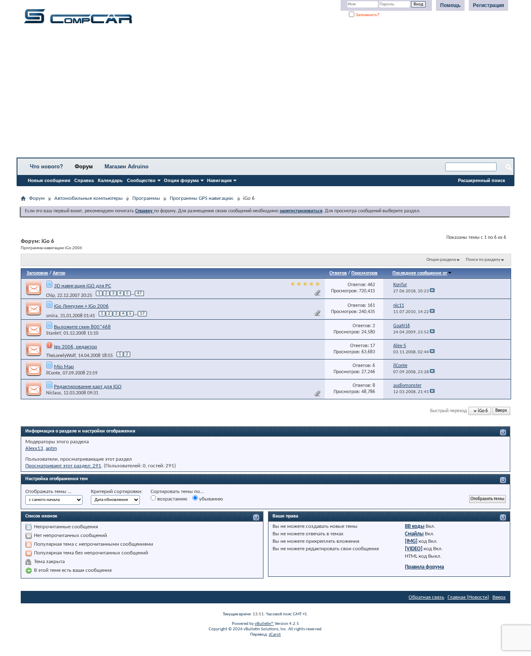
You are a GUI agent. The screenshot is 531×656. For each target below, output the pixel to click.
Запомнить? (367, 14)
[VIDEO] (413, 549)
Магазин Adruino (127, 166)
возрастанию (171, 499)
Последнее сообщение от (419, 273)
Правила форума (424, 567)
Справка (84, 180)
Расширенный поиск (481, 180)
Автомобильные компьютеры (88, 198)
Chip (50, 295)
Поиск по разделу (483, 260)
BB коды (414, 526)
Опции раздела (441, 260)
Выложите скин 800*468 (82, 327)
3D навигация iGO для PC (82, 286)
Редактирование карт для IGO (88, 386)
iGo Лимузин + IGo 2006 (81, 306)
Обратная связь (426, 597)
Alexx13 (34, 448)
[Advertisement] (259, 93)
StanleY (53, 333)
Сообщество (141, 180)
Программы (146, 198)
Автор (59, 273)
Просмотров (364, 273)
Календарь (110, 180)
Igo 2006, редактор (75, 347)
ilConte (53, 373)
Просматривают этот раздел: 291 (63, 466)
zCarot (275, 634)
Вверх (501, 411)
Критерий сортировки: (116, 491)
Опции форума (181, 180)
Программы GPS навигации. (202, 198)
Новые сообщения (49, 180)
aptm (51, 448)
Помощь (450, 5)
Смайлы (414, 534)
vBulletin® (264, 624)
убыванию (210, 499)
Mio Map (64, 366)
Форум (84, 166)
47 (139, 293)
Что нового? (46, 166)
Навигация (219, 180)
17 (142, 313)
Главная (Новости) (468, 597)
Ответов (338, 273)
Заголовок (37, 273)
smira (52, 315)
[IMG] (411, 541)
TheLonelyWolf (61, 355)
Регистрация (488, 5)
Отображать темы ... (48, 491)
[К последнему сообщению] (432, 291)
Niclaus (53, 393)
